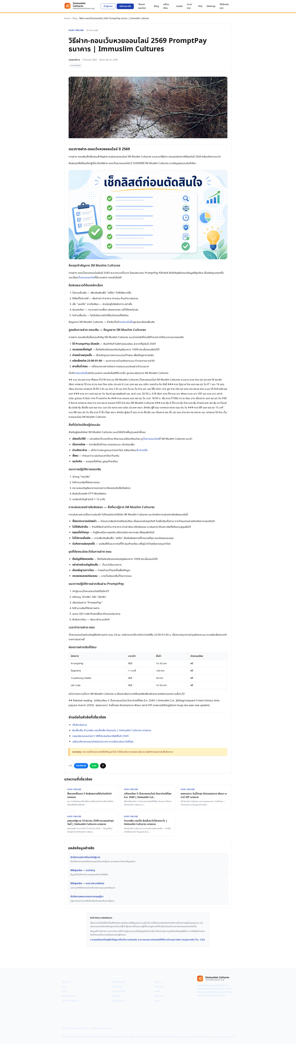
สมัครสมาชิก (125, 6)
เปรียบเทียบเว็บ (118, 1000)
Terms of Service (70, 1000)
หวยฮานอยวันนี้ (118, 991)
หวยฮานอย (159, 986)
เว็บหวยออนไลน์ (142, 6)
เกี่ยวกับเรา (66, 982)
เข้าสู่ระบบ (108, 6)
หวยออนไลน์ (75, 65)
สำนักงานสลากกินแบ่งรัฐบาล (85, 857)
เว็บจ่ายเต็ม (142, 450)
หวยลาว (157, 982)
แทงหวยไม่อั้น (126, 322)
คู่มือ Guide (159, 996)
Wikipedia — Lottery (82, 870)
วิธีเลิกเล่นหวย (224, 6)
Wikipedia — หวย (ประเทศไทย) (87, 883)
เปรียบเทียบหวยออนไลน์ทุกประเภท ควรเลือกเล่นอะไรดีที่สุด (102, 742)
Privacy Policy (68, 996)
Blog (156, 6)
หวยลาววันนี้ (117, 986)
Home (67, 18)
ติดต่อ (64, 991)
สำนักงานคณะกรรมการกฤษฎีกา (86, 896)
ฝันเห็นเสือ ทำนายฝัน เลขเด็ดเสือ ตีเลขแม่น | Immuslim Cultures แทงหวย (111, 730)
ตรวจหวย (189, 6)
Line (94, 765)
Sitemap (211, 6)
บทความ (157, 1000)
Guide (179, 6)
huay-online (76, 30)
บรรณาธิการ (74, 59)
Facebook (81, 765)
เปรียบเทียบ (166, 6)
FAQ (200, 6)
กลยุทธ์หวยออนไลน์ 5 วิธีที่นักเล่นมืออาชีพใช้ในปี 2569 (100, 736)
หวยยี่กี (157, 991)
